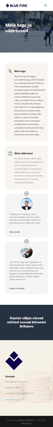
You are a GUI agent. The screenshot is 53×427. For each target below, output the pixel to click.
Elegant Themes (26, 420)
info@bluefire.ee (12, 399)
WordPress (26, 423)
